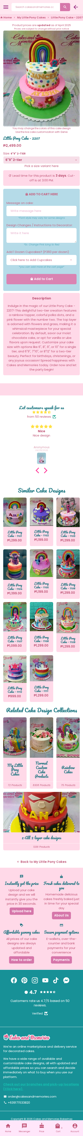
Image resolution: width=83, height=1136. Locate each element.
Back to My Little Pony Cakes (41, 862)
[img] (41, 412)
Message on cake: (19, 203)
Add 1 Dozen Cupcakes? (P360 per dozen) (37, 252)
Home (6, 17)
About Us (61, 915)
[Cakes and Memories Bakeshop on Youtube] (45, 980)
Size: (14, 153)
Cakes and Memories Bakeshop (52, 1119)
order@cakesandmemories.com (30, 1096)
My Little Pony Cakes (31, 17)
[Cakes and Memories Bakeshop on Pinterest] (24, 980)
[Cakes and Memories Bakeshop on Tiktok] (56, 980)
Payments (61, 960)
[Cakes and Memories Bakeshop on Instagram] (35, 980)
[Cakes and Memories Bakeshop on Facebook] (14, 980)
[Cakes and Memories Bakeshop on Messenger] (66, 980)
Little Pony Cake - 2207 (67, 17)
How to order (21, 960)
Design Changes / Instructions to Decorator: (39, 225)
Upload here (21, 911)
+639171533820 (17, 1102)
